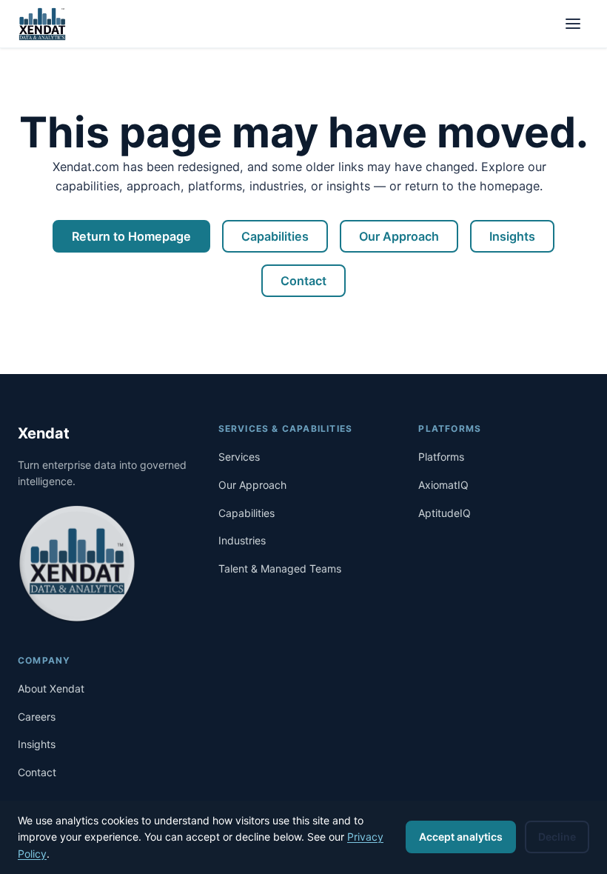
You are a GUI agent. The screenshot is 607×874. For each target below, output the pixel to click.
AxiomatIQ (443, 484)
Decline (557, 836)
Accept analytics (461, 836)
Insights (512, 236)
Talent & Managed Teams (279, 568)
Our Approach (399, 236)
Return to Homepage (131, 236)
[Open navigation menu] (573, 23)
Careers (37, 716)
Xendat (44, 433)
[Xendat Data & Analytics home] (42, 23)
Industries (242, 540)
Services (239, 456)
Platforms (441, 456)
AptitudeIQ (444, 513)
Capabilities (275, 236)
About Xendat (51, 688)
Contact (303, 280)
